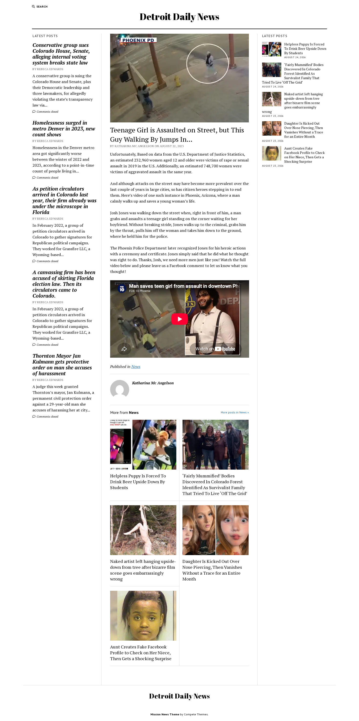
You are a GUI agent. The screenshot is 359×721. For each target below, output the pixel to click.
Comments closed (47, 111)
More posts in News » (235, 412)
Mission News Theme (164, 714)
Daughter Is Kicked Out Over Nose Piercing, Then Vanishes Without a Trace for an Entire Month (212, 570)
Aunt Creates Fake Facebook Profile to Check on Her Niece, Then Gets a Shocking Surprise (140, 652)
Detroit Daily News (179, 16)
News (135, 366)
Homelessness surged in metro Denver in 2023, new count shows (63, 128)
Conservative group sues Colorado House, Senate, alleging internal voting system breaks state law (61, 53)
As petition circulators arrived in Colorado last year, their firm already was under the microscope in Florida (64, 200)
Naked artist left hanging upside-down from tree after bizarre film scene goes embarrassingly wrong (143, 570)
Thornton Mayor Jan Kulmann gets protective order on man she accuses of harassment (62, 364)
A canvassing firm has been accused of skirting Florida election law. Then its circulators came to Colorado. (63, 284)
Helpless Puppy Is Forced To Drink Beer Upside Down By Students (138, 481)
